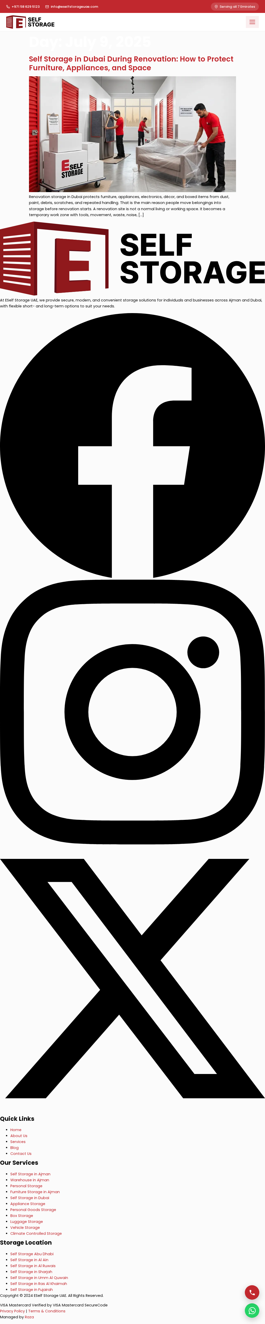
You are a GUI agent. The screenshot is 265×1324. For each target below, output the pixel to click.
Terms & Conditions (46, 1311)
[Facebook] (132, 576)
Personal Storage (26, 1186)
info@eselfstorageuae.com (74, 6)
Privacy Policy (12, 1311)
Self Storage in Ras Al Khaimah (38, 1283)
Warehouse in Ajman (29, 1180)
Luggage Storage (26, 1221)
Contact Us (21, 1153)
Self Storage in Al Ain (29, 1259)
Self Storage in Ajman (30, 1174)
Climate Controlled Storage (36, 1233)
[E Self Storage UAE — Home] (30, 22)
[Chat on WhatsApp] (252, 1310)
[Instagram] (132, 843)
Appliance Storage (27, 1203)
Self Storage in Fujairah (31, 1289)
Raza (29, 1317)
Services (18, 1141)
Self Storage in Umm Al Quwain (39, 1277)
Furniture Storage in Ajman (35, 1191)
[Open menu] (252, 22)
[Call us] (252, 1292)
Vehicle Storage (25, 1227)
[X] (132, 1109)
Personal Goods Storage (33, 1209)
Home (15, 1129)
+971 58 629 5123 (26, 6)
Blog (14, 1147)
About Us (18, 1135)
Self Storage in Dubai (29, 1197)
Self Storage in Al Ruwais (33, 1265)
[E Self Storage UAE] (132, 294)
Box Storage (21, 1215)
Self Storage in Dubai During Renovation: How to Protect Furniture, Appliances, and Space (131, 63)
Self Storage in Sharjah (31, 1271)
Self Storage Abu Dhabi (32, 1254)
